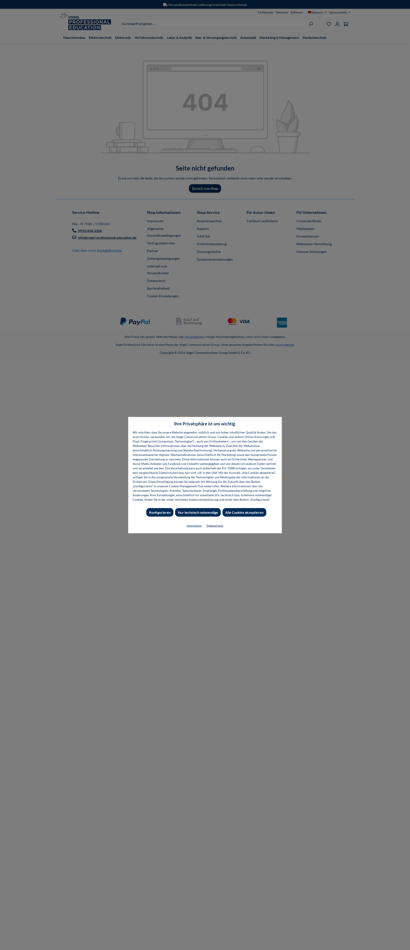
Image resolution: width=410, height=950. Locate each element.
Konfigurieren (160, 512)
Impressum (194, 525)
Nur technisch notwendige (198, 512)
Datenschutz (214, 525)
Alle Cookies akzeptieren (244, 512)
